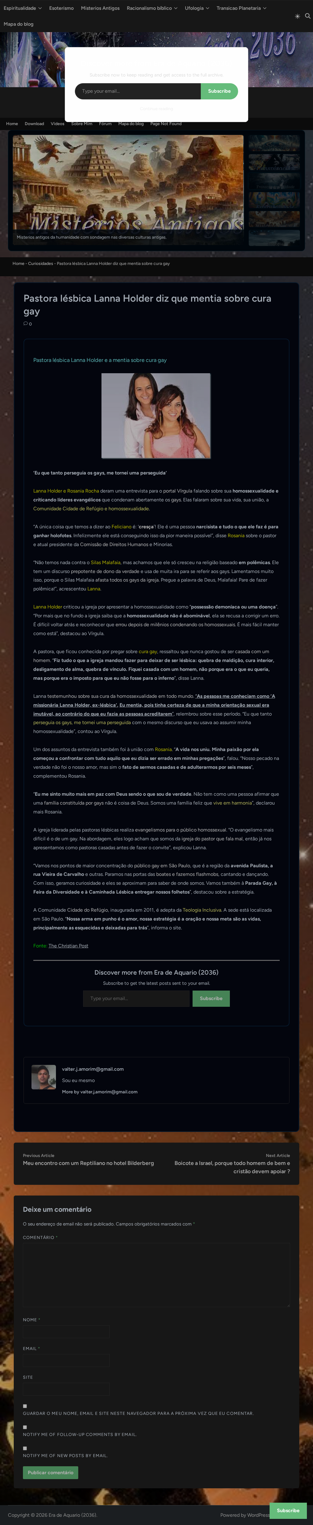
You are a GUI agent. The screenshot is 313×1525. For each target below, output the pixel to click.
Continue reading (156, 108)
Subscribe (219, 91)
